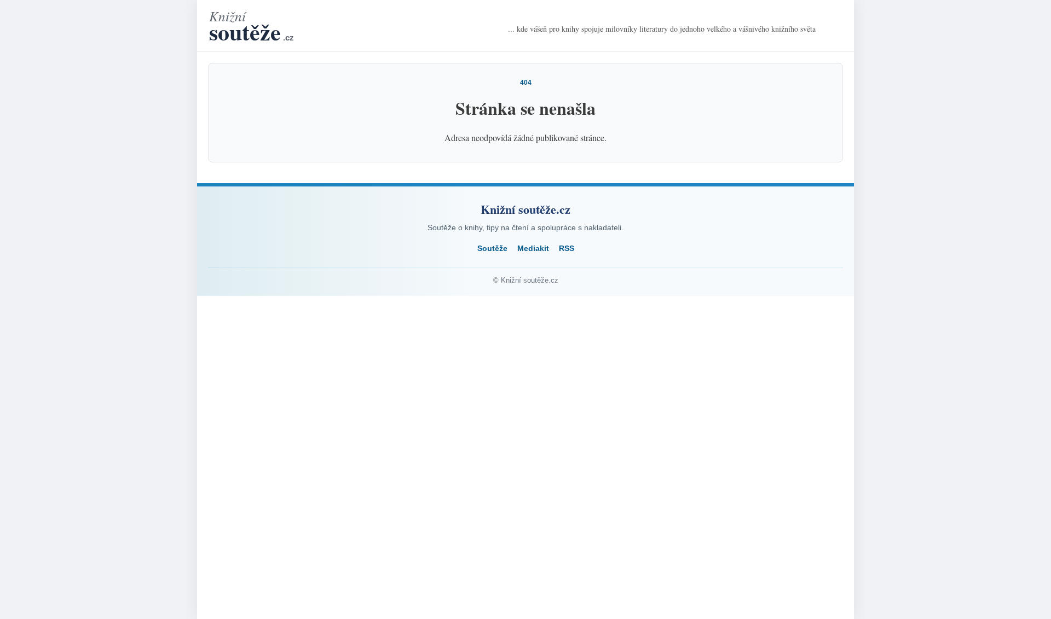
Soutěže (492, 248)
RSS (566, 248)
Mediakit (533, 248)
